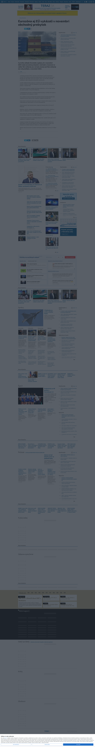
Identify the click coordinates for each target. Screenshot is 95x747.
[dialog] (47, 740)
